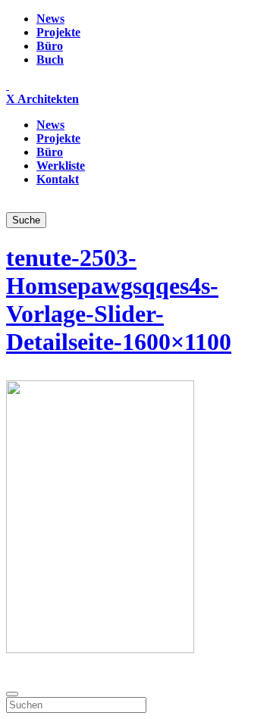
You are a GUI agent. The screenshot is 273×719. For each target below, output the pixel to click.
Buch (50, 59)
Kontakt (57, 179)
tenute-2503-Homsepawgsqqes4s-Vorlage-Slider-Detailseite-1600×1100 (118, 299)
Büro (49, 45)
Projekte (58, 32)
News (50, 18)
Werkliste (60, 165)
